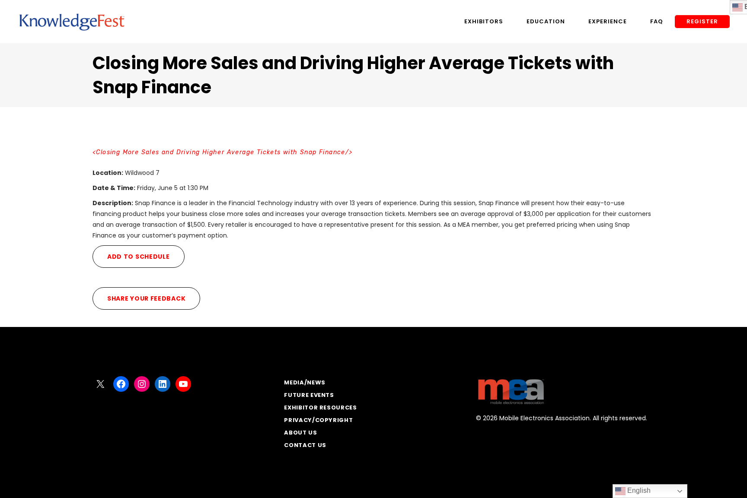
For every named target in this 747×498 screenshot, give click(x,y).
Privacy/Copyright (318, 420)
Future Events (309, 395)
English (638, 490)
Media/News (305, 382)
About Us (300, 432)
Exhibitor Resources (320, 407)
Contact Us (305, 445)
